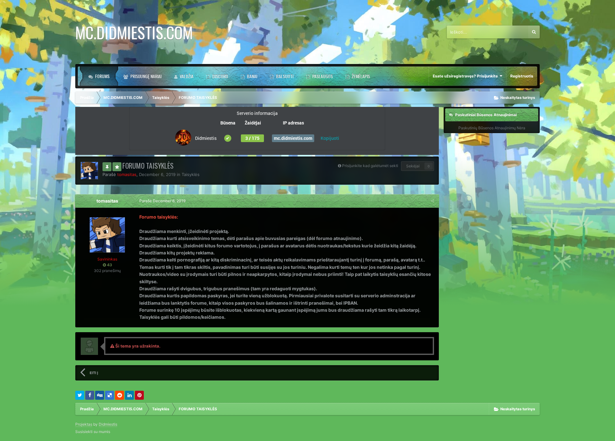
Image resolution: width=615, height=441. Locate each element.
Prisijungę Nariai (145, 76)
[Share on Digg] (99, 395)
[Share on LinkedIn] (129, 395)
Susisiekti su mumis (92, 431)
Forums (102, 76)
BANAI (251, 76)
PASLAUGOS (322, 76)
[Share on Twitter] (79, 395)
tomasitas (107, 201)
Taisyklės (191, 174)
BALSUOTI (284, 76)
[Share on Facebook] (89, 395)
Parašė (162, 200)
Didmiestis (108, 424)
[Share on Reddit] (119, 395)
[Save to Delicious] (109, 395)
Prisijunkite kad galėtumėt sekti (370, 165)
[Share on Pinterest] (139, 395)
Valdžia (186, 76)
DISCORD (219, 76)
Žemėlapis (360, 76)
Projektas (83, 424)
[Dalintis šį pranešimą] (432, 200)
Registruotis (521, 76)
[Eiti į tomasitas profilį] (89, 170)
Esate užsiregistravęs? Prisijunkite (466, 76)
